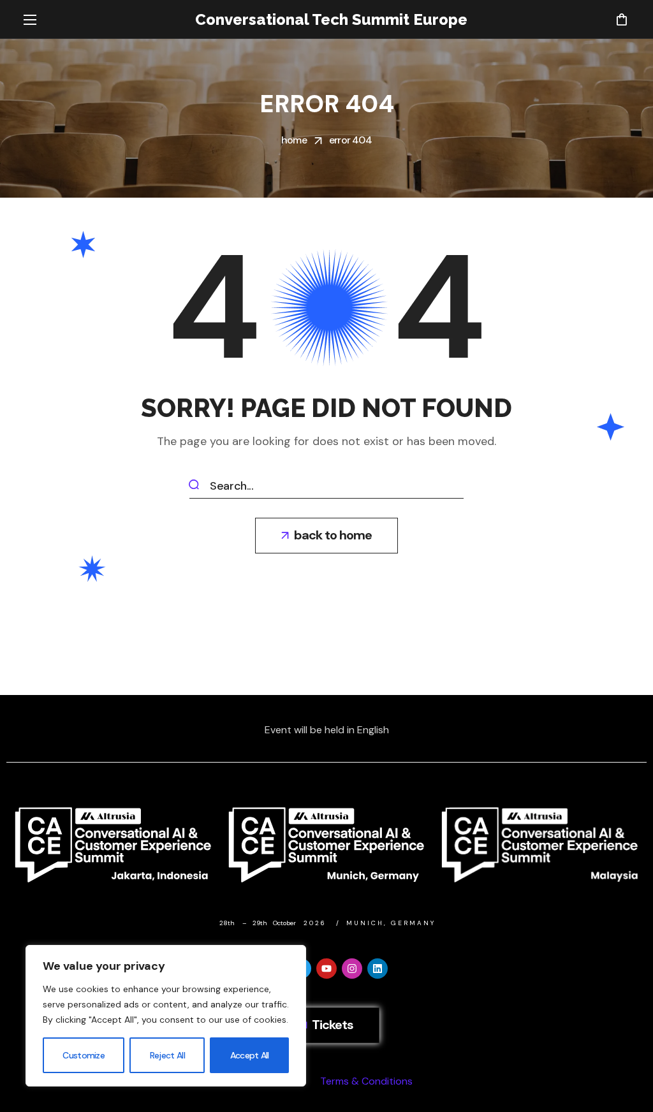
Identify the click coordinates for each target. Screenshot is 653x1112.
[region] (166, 1015)
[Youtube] (326, 968)
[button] (621, 19)
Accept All (249, 1055)
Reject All (167, 1055)
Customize (83, 1055)
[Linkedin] (377, 968)
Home (294, 140)
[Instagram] (352, 968)
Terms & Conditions (366, 1081)
